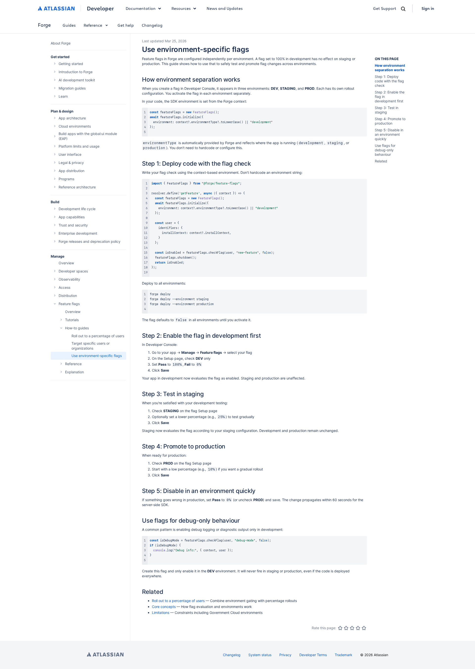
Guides (69, 25)
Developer (100, 8)
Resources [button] (181, 8)
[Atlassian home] (56, 8)
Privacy (285, 655)
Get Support (384, 8)
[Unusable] (340, 628)
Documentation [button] (141, 8)
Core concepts (164, 606)
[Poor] (346, 628)
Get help (126, 25)
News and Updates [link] (225, 8)
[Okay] (352, 628)
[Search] (403, 9)
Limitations (160, 612)
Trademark (343, 655)
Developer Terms (313, 655)
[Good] (358, 628)
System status (259, 655)
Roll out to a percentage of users (178, 601)
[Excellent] (364, 628)
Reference (93, 25)
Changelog (152, 25)
